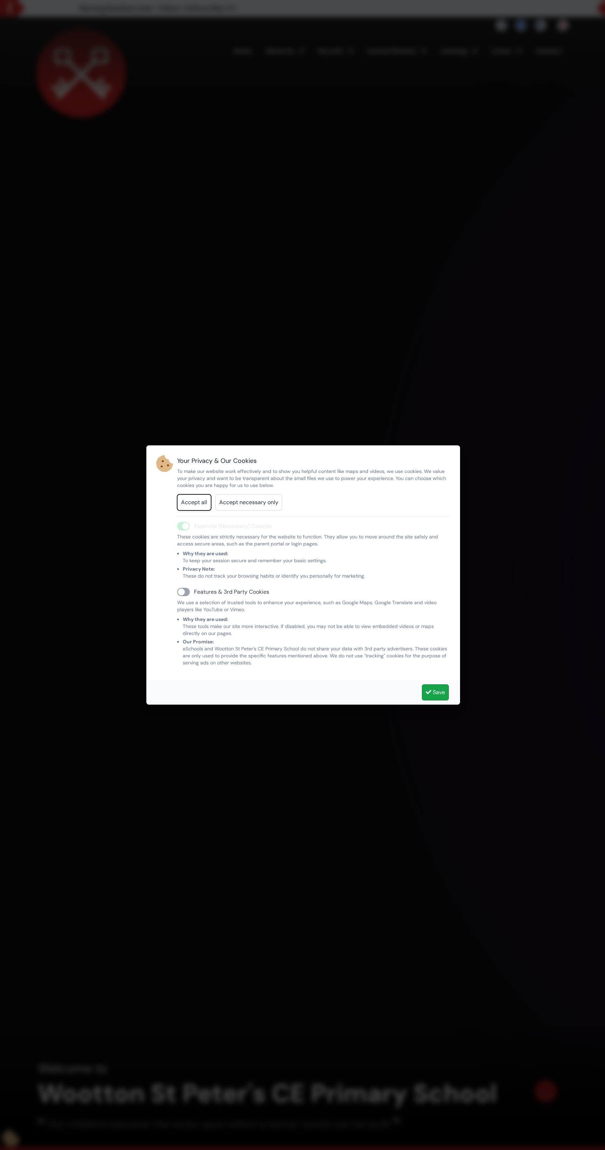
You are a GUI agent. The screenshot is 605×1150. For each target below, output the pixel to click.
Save (438, 692)
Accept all (194, 502)
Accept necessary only (248, 502)
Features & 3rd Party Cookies (231, 591)
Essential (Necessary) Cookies (233, 526)
